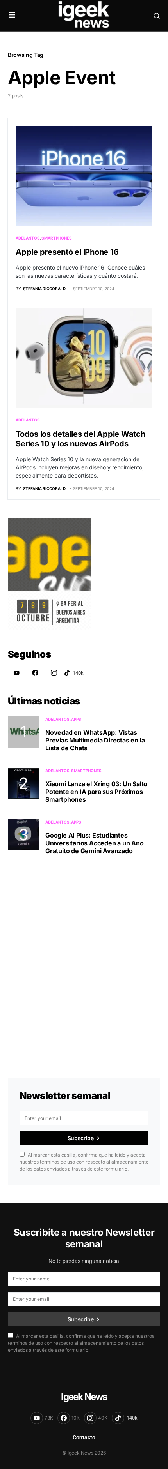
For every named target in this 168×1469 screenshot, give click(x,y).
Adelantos (28, 238)
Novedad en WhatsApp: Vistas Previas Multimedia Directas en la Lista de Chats (95, 740)
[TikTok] (74, 673)
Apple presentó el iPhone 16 (67, 252)
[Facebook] (35, 673)
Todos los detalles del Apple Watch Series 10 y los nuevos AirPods (80, 438)
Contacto (84, 1437)
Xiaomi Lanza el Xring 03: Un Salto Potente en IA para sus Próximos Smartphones (96, 791)
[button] (12, 15)
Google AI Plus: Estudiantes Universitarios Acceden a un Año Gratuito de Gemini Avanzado (94, 843)
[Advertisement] (84, 957)
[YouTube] (16, 673)
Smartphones (56, 238)
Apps (76, 719)
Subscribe (81, 1138)
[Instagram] (54, 673)
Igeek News (84, 1396)
